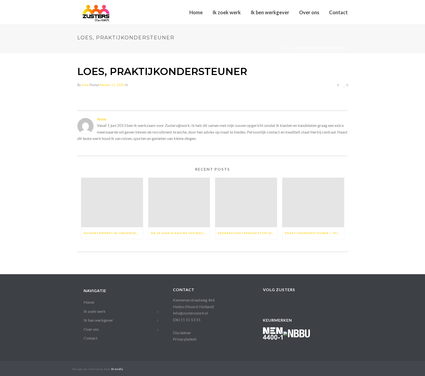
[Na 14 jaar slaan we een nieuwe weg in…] (179, 202)
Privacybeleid (184, 339)
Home (196, 12)
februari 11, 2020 (112, 85)
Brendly (117, 369)
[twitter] (315, 302)
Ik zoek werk (226, 12)
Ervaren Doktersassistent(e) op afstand (247, 233)
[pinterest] (305, 302)
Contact (338, 12)
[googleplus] (276, 302)
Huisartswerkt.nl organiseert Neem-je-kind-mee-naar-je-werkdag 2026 (113, 233)
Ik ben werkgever (270, 12)
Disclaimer (182, 332)
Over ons (309, 12)
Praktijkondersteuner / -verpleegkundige (314, 233)
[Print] (318, 84)
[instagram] (295, 302)
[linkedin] (286, 302)
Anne (85, 85)
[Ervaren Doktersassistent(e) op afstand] (246, 202)
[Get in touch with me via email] (79, 147)
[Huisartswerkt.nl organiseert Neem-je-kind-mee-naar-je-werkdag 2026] (112, 202)
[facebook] (266, 302)
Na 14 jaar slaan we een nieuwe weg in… (180, 233)
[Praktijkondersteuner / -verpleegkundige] (313, 202)
